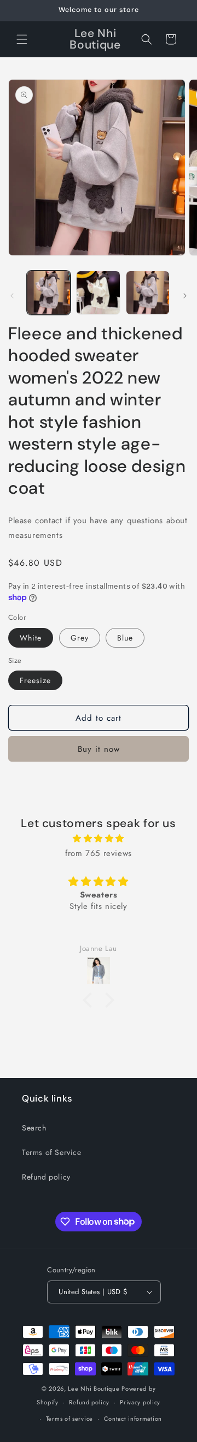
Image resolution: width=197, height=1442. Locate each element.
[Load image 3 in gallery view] (148, 292)
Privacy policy (140, 1402)
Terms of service (69, 1418)
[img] (98, 838)
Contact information (133, 1418)
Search (34, 1127)
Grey (80, 637)
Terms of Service (52, 1152)
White (31, 637)
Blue (125, 637)
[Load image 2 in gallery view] (98, 292)
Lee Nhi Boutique (93, 1388)
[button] (22, 39)
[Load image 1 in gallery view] (49, 292)
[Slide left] (12, 296)
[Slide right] (185, 296)
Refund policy (46, 1176)
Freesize (35, 680)
